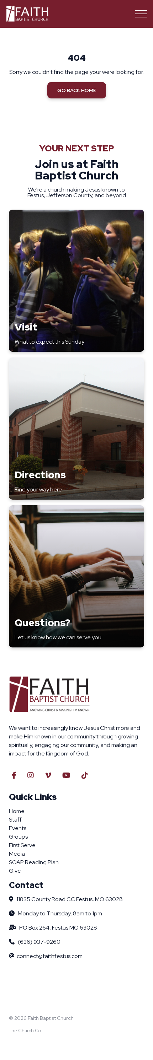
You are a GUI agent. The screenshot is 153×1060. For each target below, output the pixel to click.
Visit (26, 327)
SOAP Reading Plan (34, 862)
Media (17, 853)
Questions (40, 622)
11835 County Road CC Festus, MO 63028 (69, 899)
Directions (40, 474)
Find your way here (38, 489)
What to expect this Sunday (49, 341)
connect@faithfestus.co (47, 956)
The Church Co (25, 1031)
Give (15, 871)
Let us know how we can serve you (58, 637)
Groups (18, 836)
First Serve (22, 845)
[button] (141, 14)
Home (17, 811)
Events (17, 828)
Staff (15, 819)
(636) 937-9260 (39, 942)
